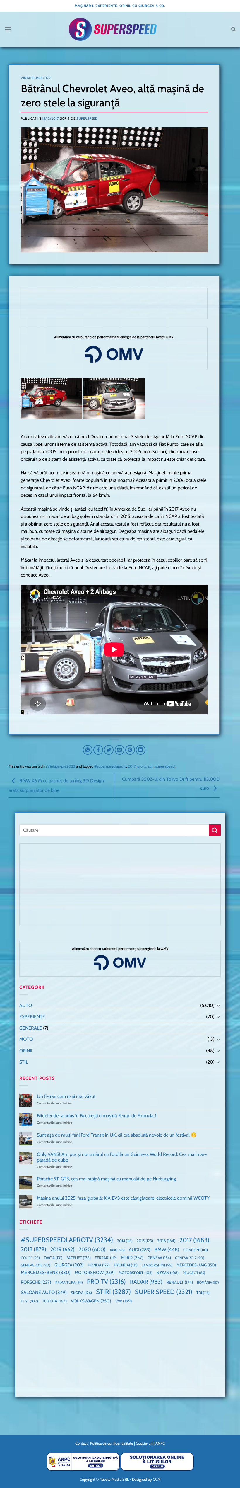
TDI (203, 1292)
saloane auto (44, 1292)
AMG (117, 1250)
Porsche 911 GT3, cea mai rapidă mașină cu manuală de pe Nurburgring (106, 1178)
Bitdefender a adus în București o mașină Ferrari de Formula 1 (96, 1115)
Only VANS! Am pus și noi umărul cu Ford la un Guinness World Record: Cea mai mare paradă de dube (122, 1157)
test (29, 1301)
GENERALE (30, 1028)
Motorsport (135, 1273)
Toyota (54, 1301)
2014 (125, 1241)
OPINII (25, 1050)
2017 (132, 766)
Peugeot (194, 1273)
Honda (99, 1265)
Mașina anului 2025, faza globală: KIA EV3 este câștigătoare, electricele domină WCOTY (123, 1198)
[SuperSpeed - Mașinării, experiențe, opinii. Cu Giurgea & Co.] (113, 29)
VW (123, 1301)
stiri (151, 766)
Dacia (53, 1257)
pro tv (141, 766)
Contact (81, 1443)
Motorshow (95, 1272)
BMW (167, 1249)
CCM (157, 1479)
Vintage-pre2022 (36, 78)
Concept (195, 1250)
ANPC (160, 1443)
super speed (165, 766)
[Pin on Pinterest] (130, 750)
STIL (23, 1062)
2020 (92, 1249)
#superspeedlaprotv (110, 766)
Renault (180, 1282)
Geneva (159, 1257)
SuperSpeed (87, 118)
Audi (139, 1249)
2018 (33, 1249)
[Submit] (215, 830)
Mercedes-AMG (196, 1265)
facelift (78, 1257)
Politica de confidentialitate (111, 1443)
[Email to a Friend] (119, 750)
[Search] (233, 29)
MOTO (26, 1039)
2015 (145, 1240)
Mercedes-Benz (46, 1272)
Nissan (168, 1273)
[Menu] (7, 29)
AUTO (25, 1005)
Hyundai (126, 1265)
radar (146, 1281)
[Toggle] (218, 1005)
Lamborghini (157, 1265)
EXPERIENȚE (32, 1016)
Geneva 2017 (189, 1258)
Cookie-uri (144, 1443)
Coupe (30, 1258)
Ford (132, 1257)
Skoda (81, 1292)
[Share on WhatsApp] (87, 750)
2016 (166, 1240)
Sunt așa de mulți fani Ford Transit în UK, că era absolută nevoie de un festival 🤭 (117, 1135)
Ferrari (106, 1257)
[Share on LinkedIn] (140, 750)
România (208, 1282)
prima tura (69, 1282)
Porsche (36, 1282)
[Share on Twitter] (109, 750)
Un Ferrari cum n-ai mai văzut (66, 1096)
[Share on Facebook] (98, 750)
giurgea (69, 1265)
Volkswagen (91, 1301)
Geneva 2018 (35, 1265)
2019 (62, 1249)
